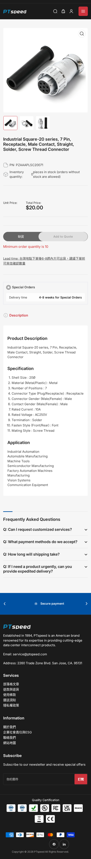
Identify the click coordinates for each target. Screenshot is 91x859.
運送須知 (9, 700)
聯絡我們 (9, 738)
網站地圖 (9, 743)
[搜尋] (55, 11)
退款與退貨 (11, 689)
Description (18, 315)
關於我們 (9, 727)
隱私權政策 (11, 705)
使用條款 (9, 695)
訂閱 (81, 779)
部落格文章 (11, 684)
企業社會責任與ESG (17, 732)
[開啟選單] (83, 11)
